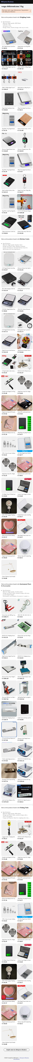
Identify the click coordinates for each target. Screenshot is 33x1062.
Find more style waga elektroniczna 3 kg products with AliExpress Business (15, 10)
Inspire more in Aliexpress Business (16, 1049)
